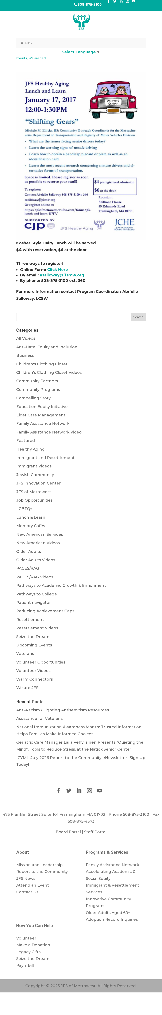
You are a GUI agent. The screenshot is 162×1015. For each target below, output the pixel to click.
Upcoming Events (34, 645)
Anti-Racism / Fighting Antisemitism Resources (62, 710)
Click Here (57, 269)
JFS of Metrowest (33, 492)
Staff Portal (95, 832)
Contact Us (27, 892)
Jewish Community (35, 475)
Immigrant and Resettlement (45, 457)
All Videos (25, 338)
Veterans (25, 653)
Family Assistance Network (42, 423)
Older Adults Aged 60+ (108, 912)
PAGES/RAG (27, 568)
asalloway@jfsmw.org (62, 275)
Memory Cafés (30, 526)
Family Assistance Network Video (49, 432)
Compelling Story (33, 398)
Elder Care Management (40, 415)
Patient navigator (33, 602)
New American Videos (38, 543)
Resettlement (30, 619)
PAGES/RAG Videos (34, 577)
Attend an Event (32, 885)
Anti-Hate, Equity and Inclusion (46, 347)
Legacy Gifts (28, 952)
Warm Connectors (34, 679)
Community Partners (37, 381)
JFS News (25, 878)
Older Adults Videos (35, 560)
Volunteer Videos (33, 670)
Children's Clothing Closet (42, 364)
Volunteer (26, 938)
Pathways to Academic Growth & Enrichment (61, 585)
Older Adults (28, 551)
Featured (25, 440)
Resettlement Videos (37, 628)
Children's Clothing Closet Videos (49, 372)
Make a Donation (33, 945)
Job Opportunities (34, 500)
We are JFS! (37, 58)
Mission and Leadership (39, 865)
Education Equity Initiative (42, 406)
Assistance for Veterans (39, 718)
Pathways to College (36, 594)
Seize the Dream (32, 636)
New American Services (39, 534)
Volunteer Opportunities (40, 662)
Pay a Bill (25, 965)
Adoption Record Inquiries (112, 919)
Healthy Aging (30, 449)
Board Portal (68, 832)
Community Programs (38, 389)
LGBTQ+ (24, 508)
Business (25, 355)
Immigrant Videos (33, 466)
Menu (28, 42)
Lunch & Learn (30, 517)
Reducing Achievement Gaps (45, 611)
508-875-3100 (90, 5)
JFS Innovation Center (38, 483)
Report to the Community (42, 871)
